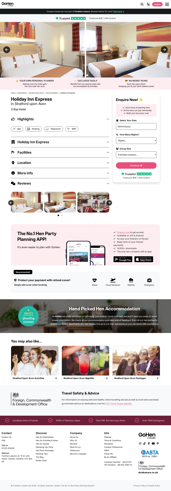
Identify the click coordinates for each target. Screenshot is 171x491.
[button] (142, 4)
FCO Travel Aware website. (118, 403)
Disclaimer (108, 444)
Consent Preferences (113, 447)
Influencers (75, 450)
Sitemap (107, 437)
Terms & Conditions (112, 440)
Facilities (25, 152)
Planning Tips (42, 454)
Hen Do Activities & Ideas (47, 440)
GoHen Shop (41, 460)
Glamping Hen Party (44, 447)
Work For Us (75, 447)
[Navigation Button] (167, 4)
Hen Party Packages (45, 450)
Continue (135, 165)
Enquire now (123, 232)
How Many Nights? (129, 134)
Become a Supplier (78, 454)
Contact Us (6, 437)
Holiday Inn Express (33, 142)
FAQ (3, 440)
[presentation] (6, 49)
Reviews (24, 183)
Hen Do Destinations (44, 437)
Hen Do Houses (42, 444)
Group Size (125, 148)
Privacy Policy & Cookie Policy (147, 485)
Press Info (108, 454)
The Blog (40, 457)
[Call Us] (148, 4)
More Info (25, 173)
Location (24, 163)
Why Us (73, 440)
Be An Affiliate (110, 457)
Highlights (26, 119)
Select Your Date (128, 120)
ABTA (106, 450)
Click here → (118, 11)
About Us (74, 437)
